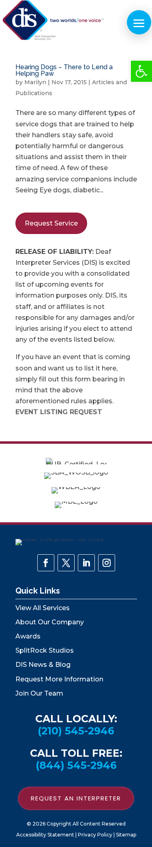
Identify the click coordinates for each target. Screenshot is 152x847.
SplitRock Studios (44, 650)
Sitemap (126, 835)
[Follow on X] (66, 562)
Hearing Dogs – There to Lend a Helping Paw (64, 70)
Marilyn (35, 82)
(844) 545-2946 (76, 765)
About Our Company (49, 622)
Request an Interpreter (76, 798)
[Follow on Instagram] (106, 562)
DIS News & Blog (43, 664)
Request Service (51, 223)
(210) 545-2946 (76, 731)
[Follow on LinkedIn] (86, 562)
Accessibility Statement (45, 835)
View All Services (42, 608)
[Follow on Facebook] (45, 562)
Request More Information (59, 679)
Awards (28, 636)
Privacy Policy (95, 835)
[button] (141, 71)
